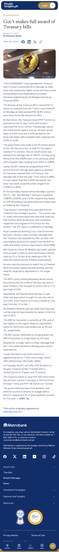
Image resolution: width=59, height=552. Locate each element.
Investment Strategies (14, 489)
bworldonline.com (12, 411)
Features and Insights (14, 496)
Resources (8, 503)
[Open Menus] (52, 546)
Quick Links (9, 466)
